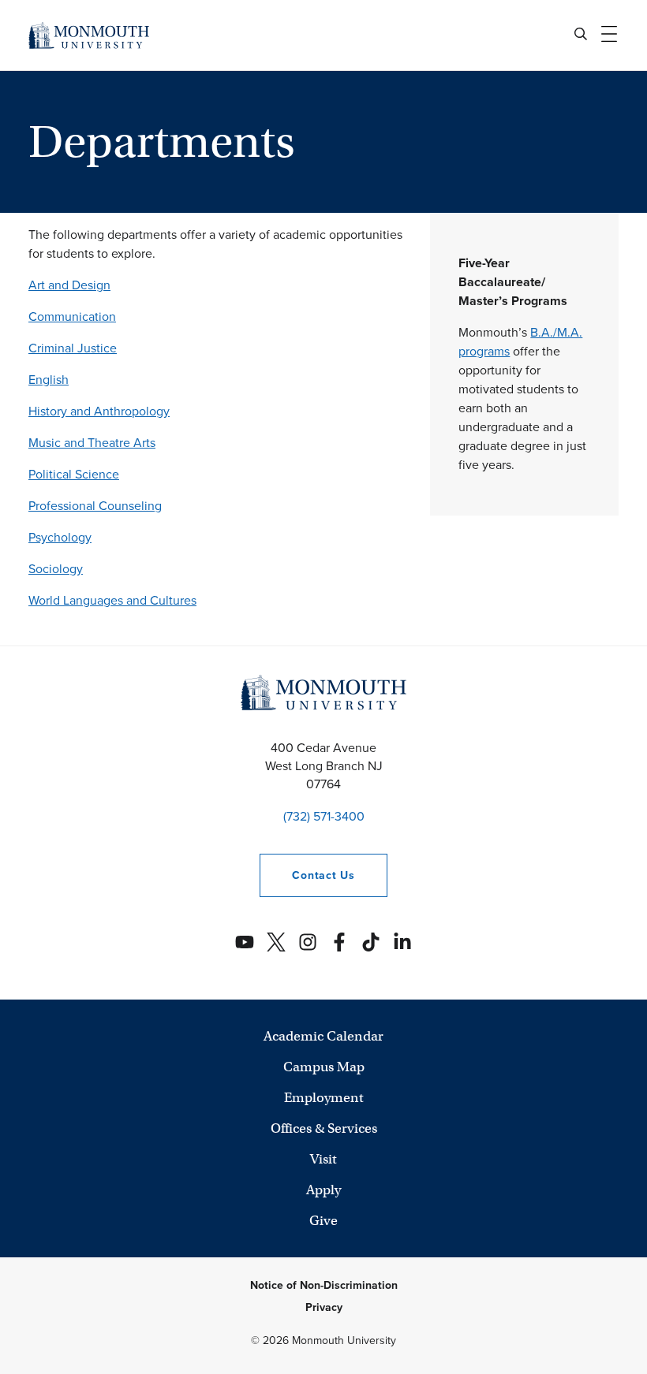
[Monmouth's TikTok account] (370, 942)
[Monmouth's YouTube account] (244, 942)
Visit (323, 1159)
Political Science (73, 474)
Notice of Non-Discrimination (324, 1285)
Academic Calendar (323, 1036)
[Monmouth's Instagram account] (307, 942)
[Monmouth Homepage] (88, 35)
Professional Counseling (95, 506)
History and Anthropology (99, 411)
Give (323, 1220)
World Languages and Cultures (112, 600)
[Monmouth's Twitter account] (276, 942)
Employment (324, 1097)
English (48, 379)
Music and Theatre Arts (91, 443)
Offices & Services (324, 1128)
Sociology (55, 569)
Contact (307, 875)
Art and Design (69, 285)
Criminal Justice (72, 348)
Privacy (323, 1307)
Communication (72, 316)
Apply (323, 1190)
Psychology (60, 537)
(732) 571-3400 (324, 816)
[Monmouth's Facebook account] (339, 942)
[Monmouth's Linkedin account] (402, 942)
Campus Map (324, 1067)
